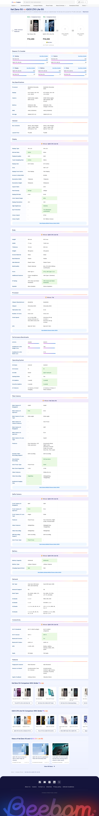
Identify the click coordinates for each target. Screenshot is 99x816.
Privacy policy (57, 786)
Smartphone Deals (74, 5)
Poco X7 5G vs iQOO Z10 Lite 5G (45, 730)
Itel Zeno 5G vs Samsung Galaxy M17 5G (70, 703)
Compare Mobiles (37, 5)
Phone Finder (49, 5)
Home (12, 772)
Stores (84, 5)
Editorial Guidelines (68, 786)
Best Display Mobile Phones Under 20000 (49, 223)
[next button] (85, 696)
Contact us (41, 786)
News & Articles (60, 5)
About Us (27, 786)
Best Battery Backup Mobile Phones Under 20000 (49, 572)
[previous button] (13, 696)
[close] (40, 19)
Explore (13, 5)
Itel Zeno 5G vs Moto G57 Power (46, 703)
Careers (34, 786)
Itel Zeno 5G (31, 34)
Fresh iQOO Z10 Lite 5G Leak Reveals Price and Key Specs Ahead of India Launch (60, 758)
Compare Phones (19, 772)
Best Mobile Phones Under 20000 (50, 330)
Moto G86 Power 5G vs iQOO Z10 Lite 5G (70, 730)
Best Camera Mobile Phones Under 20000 (49, 487)
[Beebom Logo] (16, 2)
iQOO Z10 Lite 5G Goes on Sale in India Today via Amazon (19, 758)
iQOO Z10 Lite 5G (48, 34)
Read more (85, 11)
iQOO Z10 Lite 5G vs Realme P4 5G (22, 730)
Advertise (49, 786)
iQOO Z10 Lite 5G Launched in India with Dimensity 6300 (40, 757)
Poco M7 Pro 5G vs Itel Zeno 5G (22, 703)
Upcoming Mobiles (25, 5)
